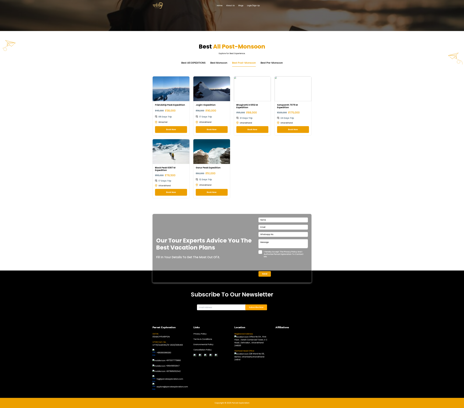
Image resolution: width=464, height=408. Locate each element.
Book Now (171, 129)
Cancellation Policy (202, 349)
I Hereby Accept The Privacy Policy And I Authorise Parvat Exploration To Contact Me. (283, 254)
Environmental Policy (203, 344)
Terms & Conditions (202, 339)
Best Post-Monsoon (244, 62)
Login (249, 5)
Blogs (240, 5)
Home (219, 5)
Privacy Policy (200, 333)
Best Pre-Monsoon (272, 62)
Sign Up (256, 5)
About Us (230, 5)
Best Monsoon (218, 62)
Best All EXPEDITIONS (193, 62)
